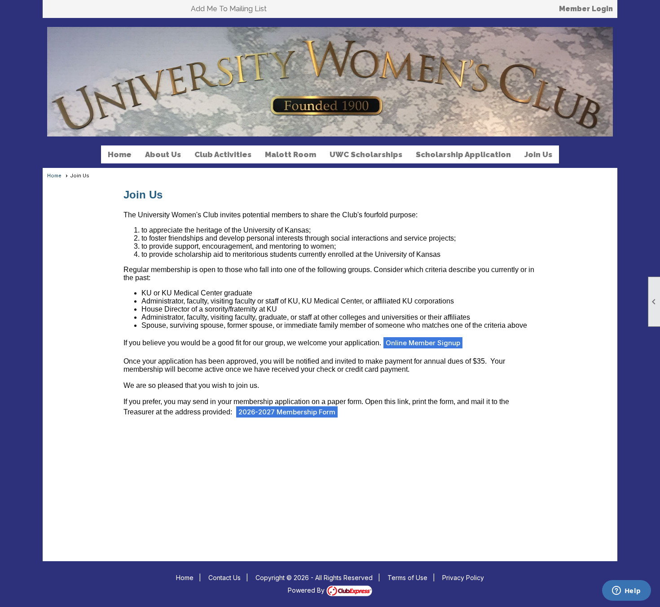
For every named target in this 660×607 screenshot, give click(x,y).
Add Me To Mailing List (229, 8)
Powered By (307, 590)
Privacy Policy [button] (463, 577)
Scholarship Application (463, 154)
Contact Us (224, 577)
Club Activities (222, 154)
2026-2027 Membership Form (286, 412)
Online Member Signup (423, 343)
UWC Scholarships (366, 154)
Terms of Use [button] (407, 577)
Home (120, 154)
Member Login (586, 8)
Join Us (538, 154)
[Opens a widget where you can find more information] (626, 591)
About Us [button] (163, 154)
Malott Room (290, 154)
